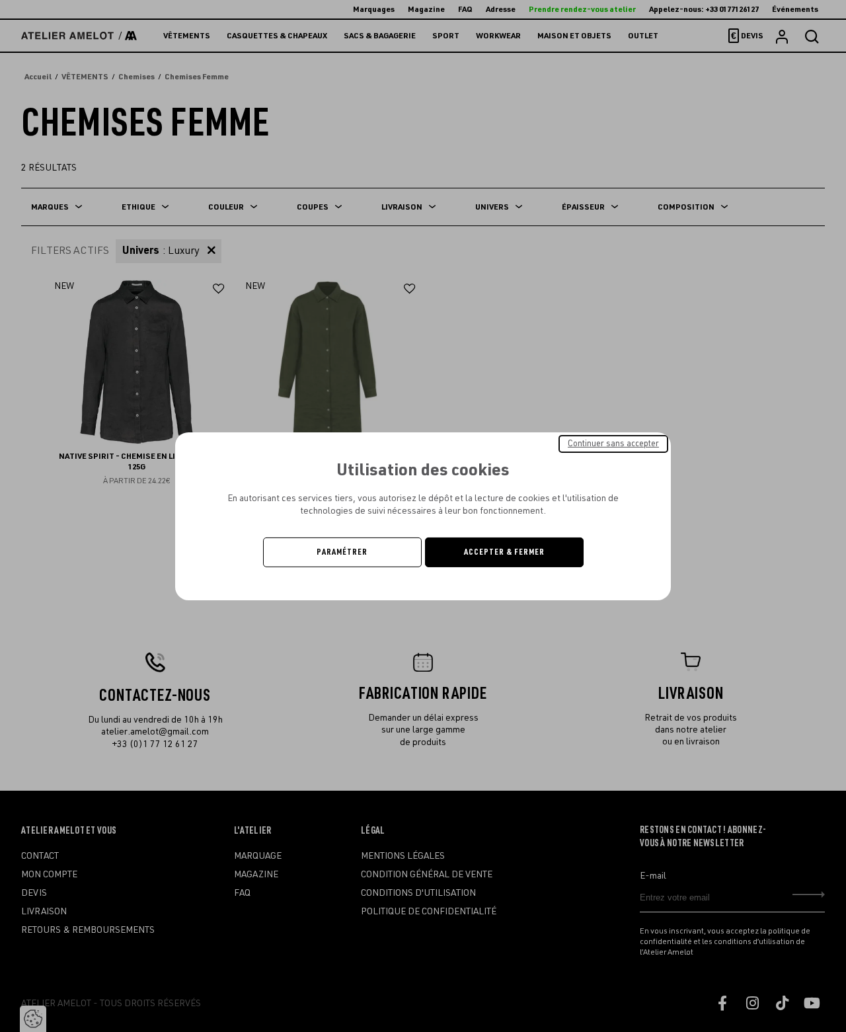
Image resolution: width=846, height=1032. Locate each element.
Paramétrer (342, 552)
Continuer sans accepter (613, 443)
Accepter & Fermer (504, 552)
